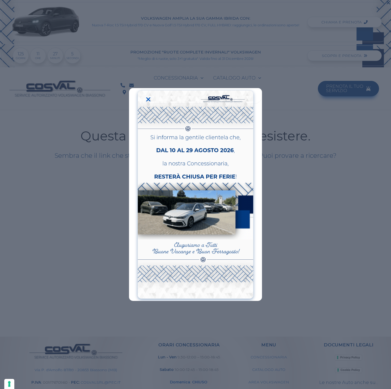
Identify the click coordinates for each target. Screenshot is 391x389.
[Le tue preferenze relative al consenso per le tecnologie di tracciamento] (9, 384)
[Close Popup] (203, 96)
